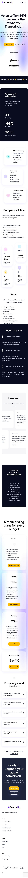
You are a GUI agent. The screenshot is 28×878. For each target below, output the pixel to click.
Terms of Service (5, 856)
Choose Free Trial (14, 565)
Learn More (20, 44)
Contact (3, 844)
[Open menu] (25, 3)
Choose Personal (14, 604)
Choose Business (14, 644)
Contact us (14, 754)
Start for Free (8, 44)
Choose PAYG (14, 667)
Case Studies (5, 841)
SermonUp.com (14, 867)
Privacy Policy (5, 859)
